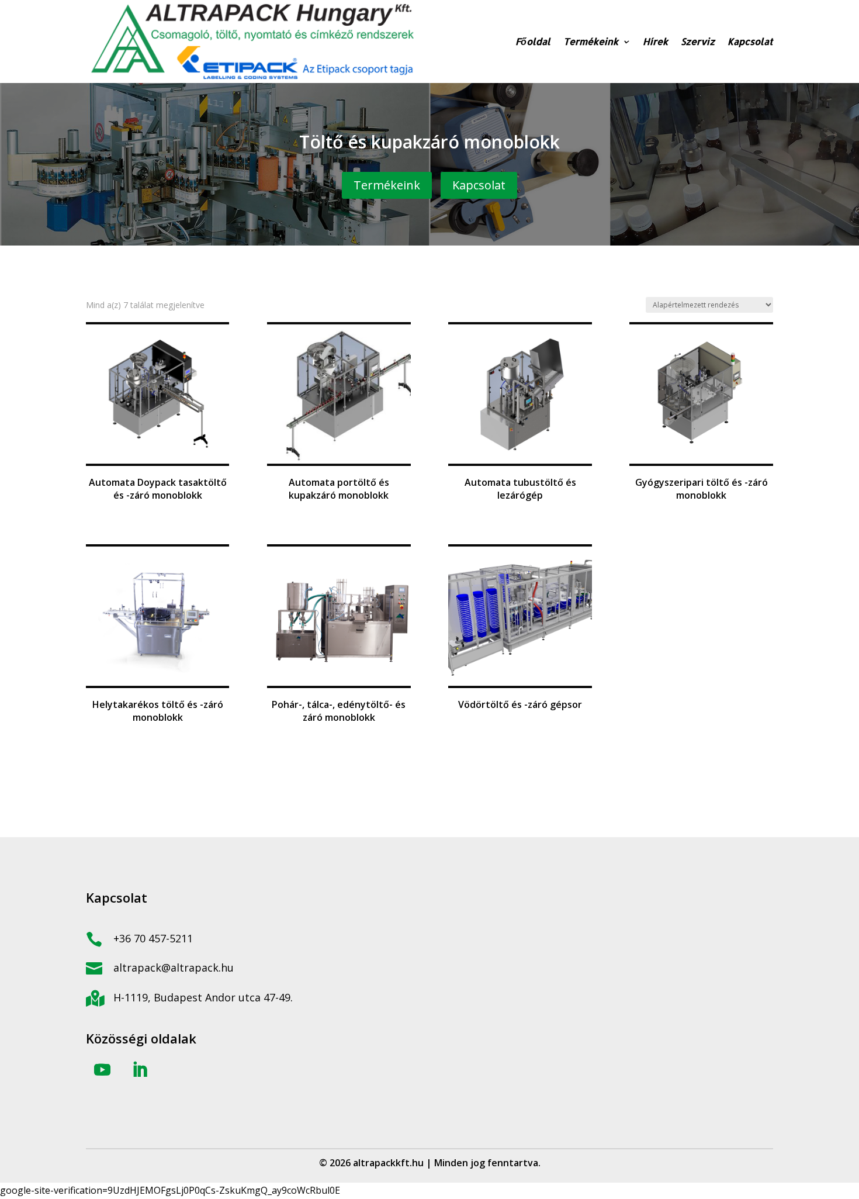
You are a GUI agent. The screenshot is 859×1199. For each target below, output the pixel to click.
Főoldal (532, 41)
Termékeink (590, 41)
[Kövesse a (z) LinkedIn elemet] (139, 1069)
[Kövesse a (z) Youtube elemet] (102, 1069)
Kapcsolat (750, 41)
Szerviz (698, 41)
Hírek (655, 41)
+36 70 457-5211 (153, 938)
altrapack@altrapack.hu (173, 967)
